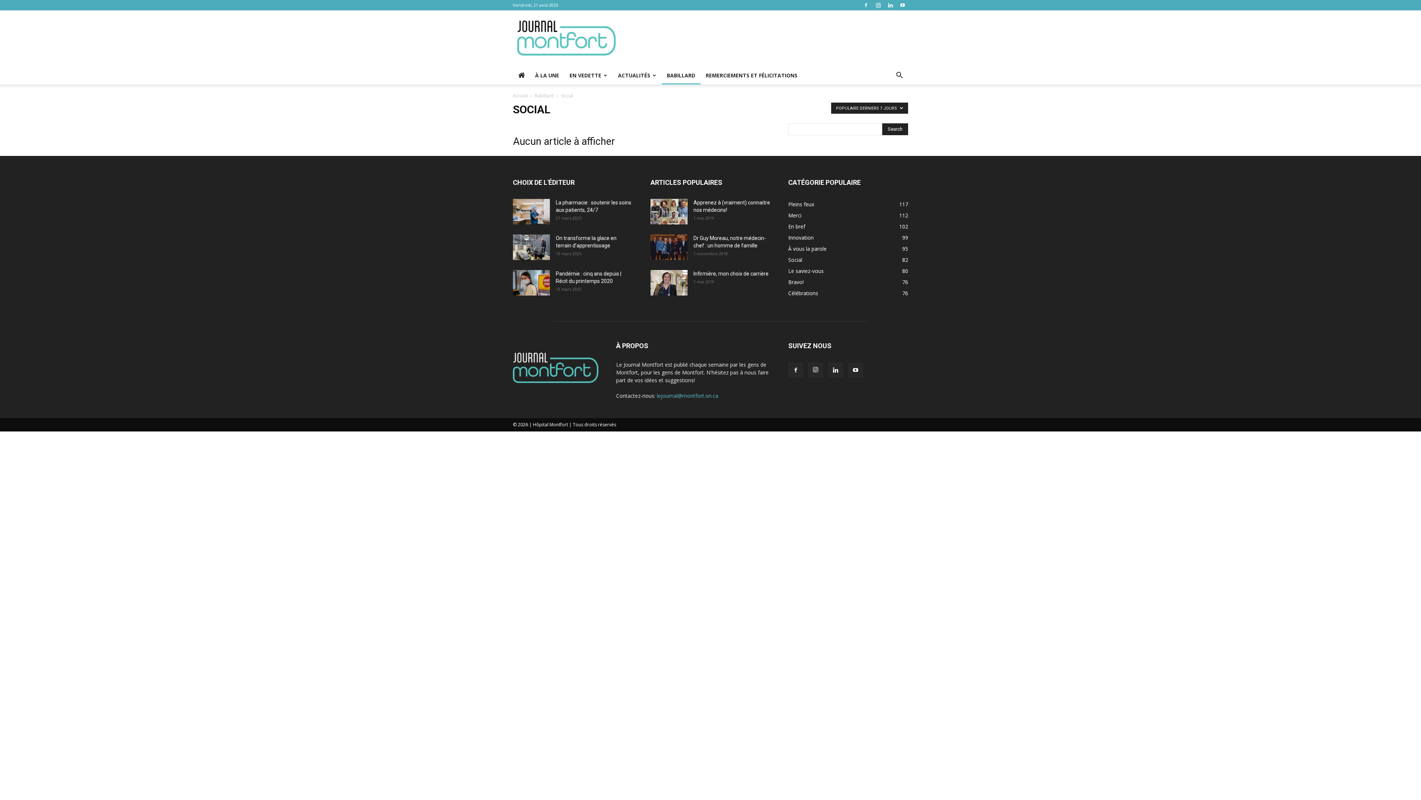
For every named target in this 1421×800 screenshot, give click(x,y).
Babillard (681, 75)
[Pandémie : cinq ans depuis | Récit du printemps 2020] (531, 283)
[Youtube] (902, 5)
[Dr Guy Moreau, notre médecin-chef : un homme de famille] (669, 247)
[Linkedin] (890, 5)
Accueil (520, 96)
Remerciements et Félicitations (751, 75)
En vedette (585, 75)
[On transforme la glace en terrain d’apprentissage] (531, 247)
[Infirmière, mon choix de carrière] (669, 283)
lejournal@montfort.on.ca (687, 395)
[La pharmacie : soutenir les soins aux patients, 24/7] (531, 211)
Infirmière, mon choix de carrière (731, 274)
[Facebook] (865, 5)
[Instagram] (878, 5)
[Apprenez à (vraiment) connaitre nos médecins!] (669, 211)
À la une (547, 75)
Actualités (634, 75)
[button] (899, 76)
